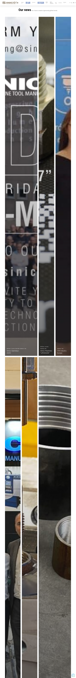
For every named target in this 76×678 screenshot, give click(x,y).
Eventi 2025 (17, 348)
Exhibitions (22, 348)
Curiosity (13, 348)
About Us (22, 3)
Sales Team (47, 2)
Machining (42, 348)
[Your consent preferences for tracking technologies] (74, 676)
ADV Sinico (9, 348)
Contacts (60, 2)
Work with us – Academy (51, 3)
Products (33, 2)
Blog (56, 2)
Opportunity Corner (41, 3)
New (25, 348)
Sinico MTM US (28, 3)
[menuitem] (65, 3)
